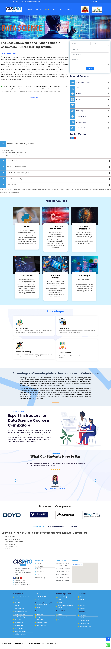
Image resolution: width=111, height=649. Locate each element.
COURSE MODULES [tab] (38, 527)
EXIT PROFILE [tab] (74, 527)
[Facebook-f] (91, 1)
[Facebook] (14, 578)
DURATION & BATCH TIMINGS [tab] (57, 527)
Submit (90, 68)
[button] (2, 514)
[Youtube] (96, 1)
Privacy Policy (40, 578)
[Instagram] (93, 1)
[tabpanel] (55, 540)
